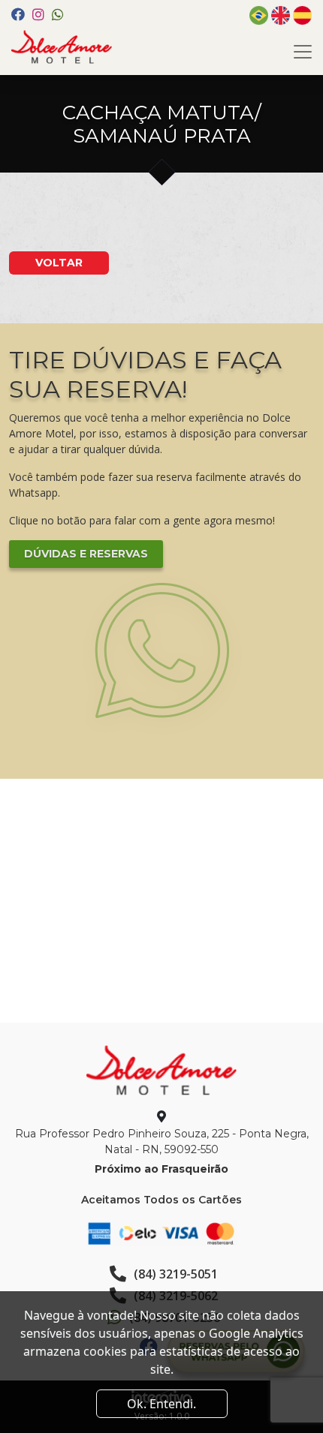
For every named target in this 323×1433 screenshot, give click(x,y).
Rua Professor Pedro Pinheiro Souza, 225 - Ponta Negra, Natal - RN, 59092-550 (162, 1141)
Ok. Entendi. (161, 1403)
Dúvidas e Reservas (86, 553)
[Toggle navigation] (302, 52)
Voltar (59, 262)
